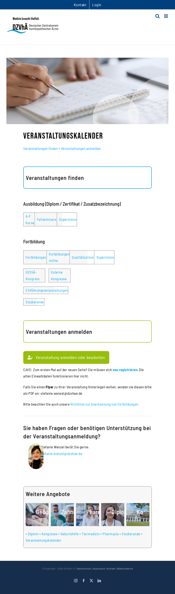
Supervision (68, 219)
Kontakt (111, 568)
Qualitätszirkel (83, 257)
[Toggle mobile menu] (166, 16)
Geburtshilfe (69, 534)
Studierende (35, 302)
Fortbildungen (36, 257)
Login (96, 4)
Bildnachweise (125, 568)
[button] (29, 515)
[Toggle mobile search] (157, 16)
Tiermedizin (91, 534)
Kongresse (49, 534)
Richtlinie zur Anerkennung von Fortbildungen (104, 404)
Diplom (33, 534)
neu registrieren (125, 369)
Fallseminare (47, 219)
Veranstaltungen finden (40, 148)
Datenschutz (84, 568)
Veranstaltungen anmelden (81, 148)
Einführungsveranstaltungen (47, 290)
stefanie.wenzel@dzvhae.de (61, 453)
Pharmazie (111, 534)
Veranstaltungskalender (43, 540)
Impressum (99, 568)
